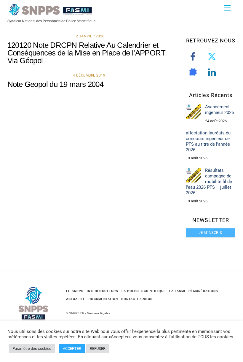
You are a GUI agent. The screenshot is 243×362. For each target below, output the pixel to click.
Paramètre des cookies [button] (31, 348)
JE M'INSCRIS (210, 232)
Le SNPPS (75, 291)
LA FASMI (177, 291)
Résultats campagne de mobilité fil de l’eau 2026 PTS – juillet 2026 (209, 182)
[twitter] (213, 56)
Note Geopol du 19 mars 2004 (55, 84)
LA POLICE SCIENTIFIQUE (144, 291)
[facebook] (194, 56)
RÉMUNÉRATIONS (203, 291)
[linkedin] (213, 72)
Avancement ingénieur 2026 (219, 109)
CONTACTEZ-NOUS (137, 299)
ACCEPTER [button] (72, 348)
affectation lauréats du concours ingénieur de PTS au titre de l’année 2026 (208, 141)
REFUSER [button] (97, 348)
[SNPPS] (50, 13)
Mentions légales (98, 313)
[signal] (194, 72)
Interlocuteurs (102, 291)
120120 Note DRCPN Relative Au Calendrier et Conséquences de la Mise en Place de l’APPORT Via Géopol (86, 53)
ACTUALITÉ (75, 299)
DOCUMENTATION (103, 299)
